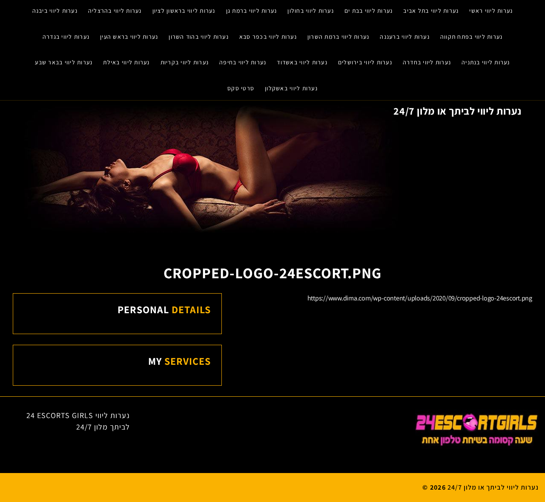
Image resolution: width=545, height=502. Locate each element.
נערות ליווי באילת (126, 62)
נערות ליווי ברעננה (405, 36)
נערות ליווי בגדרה (66, 36)
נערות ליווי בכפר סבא (268, 36)
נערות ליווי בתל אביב (431, 10)
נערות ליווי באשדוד (302, 62)
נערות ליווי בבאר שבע (63, 62)
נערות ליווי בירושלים (365, 62)
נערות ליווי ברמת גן (251, 10)
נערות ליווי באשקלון (291, 88)
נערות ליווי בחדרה (427, 62)
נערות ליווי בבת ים (368, 10)
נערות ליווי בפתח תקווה (471, 36)
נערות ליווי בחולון (310, 10)
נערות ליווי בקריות (185, 62)
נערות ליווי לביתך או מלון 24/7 (457, 111)
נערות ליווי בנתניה (486, 62)
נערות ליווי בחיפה (242, 62)
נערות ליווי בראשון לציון (183, 10)
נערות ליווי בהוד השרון (199, 36)
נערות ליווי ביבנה (54, 10)
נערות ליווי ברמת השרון (338, 36)
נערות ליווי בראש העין (129, 36)
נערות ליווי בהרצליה (115, 10)
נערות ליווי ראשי (491, 10)
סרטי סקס (240, 88)
